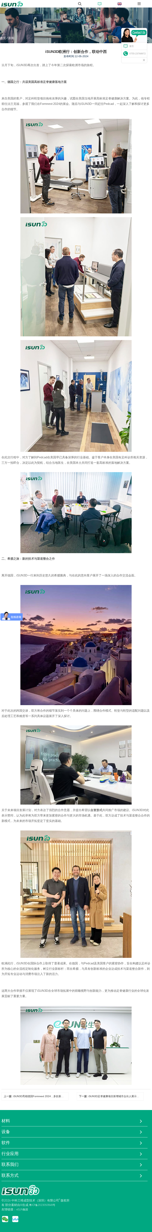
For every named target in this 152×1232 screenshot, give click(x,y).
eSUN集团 (22, 1209)
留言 (131, 46)
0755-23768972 (137, 53)
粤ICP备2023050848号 (42, 1205)
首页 (3, 38)
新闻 (11, 38)
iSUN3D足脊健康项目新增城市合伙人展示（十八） (117, 1096)
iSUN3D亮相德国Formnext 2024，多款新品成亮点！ (43, 1096)
